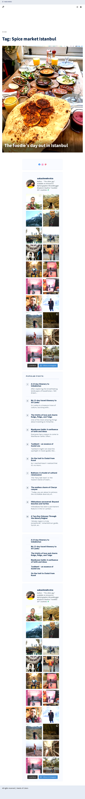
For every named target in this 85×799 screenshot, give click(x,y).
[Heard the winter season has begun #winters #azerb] (51, 303)
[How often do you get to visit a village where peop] (51, 202)
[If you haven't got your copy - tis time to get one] (51, 269)
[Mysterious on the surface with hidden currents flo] (34, 337)
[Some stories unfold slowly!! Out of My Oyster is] (34, 286)
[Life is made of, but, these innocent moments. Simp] (34, 252)
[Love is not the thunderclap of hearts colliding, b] (34, 269)
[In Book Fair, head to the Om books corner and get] (51, 286)
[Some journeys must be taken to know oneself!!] (51, 219)
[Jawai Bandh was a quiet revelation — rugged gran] (51, 320)
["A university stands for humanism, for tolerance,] (51, 354)
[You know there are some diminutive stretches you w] (34, 219)
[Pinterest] (81, 7)
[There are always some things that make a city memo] (34, 235)
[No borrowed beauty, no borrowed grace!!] (34, 202)
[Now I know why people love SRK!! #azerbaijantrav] (34, 320)
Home (4, 32)
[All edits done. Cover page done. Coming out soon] (34, 354)
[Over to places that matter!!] (51, 235)
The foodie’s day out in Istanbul (36, 145)
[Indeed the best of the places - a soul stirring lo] (51, 337)
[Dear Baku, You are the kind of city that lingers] (34, 303)
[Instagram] (77, 7)
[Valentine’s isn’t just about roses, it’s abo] (51, 252)
